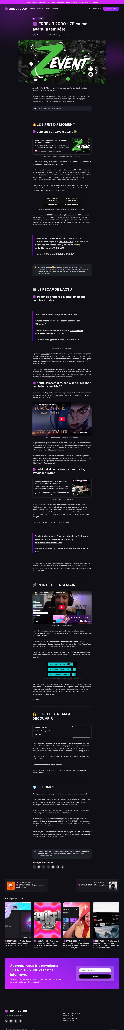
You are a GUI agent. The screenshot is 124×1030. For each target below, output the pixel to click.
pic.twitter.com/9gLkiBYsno (48, 542)
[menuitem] (32, 9)
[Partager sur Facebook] (34, 867)
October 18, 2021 (74, 339)
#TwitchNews (76, 330)
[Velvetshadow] (34, 35)
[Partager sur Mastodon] (43, 867)
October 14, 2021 (65, 254)
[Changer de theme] (89, 9)
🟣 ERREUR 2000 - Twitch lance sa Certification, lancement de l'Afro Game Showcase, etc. (18, 943)
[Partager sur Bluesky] (39, 867)
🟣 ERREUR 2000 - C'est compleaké (93, 885)
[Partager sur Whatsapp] (53, 867)
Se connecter (96, 9)
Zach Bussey (45, 354)
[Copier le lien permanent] (62, 867)
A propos (40, 9)
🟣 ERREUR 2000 (16, 8)
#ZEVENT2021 (59, 238)
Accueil (32, 9)
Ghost (27, 1029)
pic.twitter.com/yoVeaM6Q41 (49, 334)
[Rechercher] (85, 9)
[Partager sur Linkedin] (48, 867)
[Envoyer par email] (57, 867)
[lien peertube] (15, 1021)
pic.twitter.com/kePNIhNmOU (49, 248)
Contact (47, 9)
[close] (122, 2)
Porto (32, 1029)
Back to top (116, 1029)
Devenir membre (111, 9)
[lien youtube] (20, 1021)
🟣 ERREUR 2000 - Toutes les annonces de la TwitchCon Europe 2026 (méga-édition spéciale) (46, 944)
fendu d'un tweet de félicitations (68, 568)
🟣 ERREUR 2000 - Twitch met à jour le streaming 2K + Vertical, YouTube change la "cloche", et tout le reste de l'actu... (106, 944)
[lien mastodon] (11, 1021)
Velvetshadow (41, 35)
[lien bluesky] (6, 1021)
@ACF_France (66, 241)
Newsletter (40, 18)
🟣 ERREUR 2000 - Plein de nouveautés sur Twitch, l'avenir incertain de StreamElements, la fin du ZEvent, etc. (76, 944)
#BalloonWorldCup (64, 539)
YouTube (55, 9)
